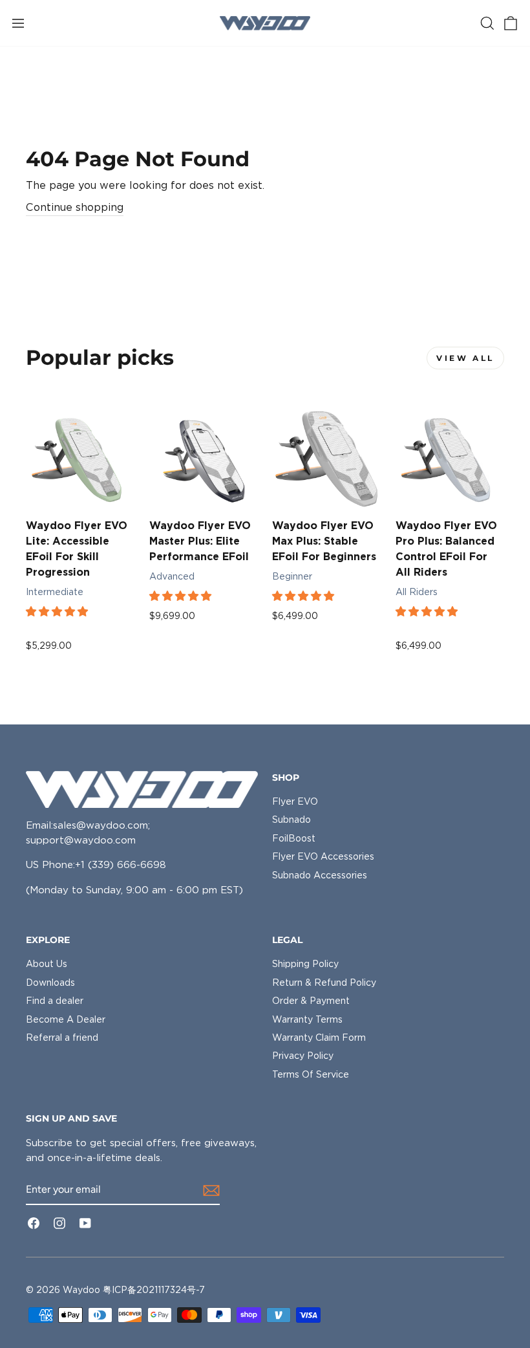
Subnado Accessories (319, 875)
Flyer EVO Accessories (323, 856)
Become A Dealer (65, 1019)
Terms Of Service (310, 1074)
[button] (58, 611)
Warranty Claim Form (319, 1037)
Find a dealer (54, 1000)
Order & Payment (311, 1000)
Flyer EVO (295, 801)
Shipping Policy (305, 964)
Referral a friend (62, 1037)
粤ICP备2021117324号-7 (154, 1290)
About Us (46, 964)
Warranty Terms (307, 1019)
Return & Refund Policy (324, 982)
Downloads (50, 982)
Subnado (291, 819)
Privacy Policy (303, 1055)
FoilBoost (293, 838)
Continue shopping (74, 207)
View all (465, 358)
